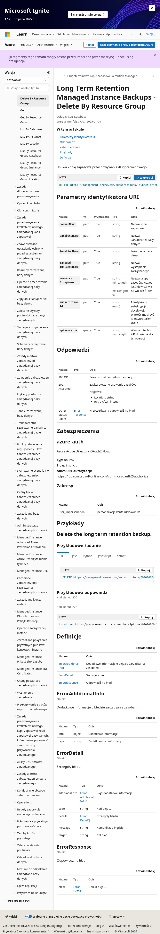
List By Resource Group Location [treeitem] (31, 177)
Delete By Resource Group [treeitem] (33, 101)
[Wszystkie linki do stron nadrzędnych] (60, 76)
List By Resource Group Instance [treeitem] (31, 165)
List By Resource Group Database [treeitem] (31, 153)
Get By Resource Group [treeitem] (31, 120)
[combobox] (27, 80)
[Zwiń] (48, 73)
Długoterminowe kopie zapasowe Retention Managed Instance (103, 76)
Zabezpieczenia (70, 147)
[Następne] (131, 34)
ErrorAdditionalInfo (87, 797)
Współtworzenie (119, 926)
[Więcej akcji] (153, 76)
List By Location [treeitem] (30, 143)
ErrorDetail (66, 675)
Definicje (65, 157)
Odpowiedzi (68, 142)
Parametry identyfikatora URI (79, 137)
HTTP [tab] (63, 556)
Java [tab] (74, 556)
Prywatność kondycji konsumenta (24, 931)
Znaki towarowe (97, 931)
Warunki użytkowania (68, 931)
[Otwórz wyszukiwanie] (140, 34)
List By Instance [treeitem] (30, 136)
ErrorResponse (68, 682)
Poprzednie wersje (79, 926)
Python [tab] (87, 556)
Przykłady (66, 152)
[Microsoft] (7, 34)
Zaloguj (150, 34)
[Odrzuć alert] (152, 8)
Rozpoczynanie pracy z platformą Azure (126, 45)
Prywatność (141, 926)
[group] (107, 185)
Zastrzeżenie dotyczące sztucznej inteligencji (32, 926)
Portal (90, 45)
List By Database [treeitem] (31, 129)
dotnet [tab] (121, 556)
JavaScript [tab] (104, 556)
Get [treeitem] (22, 110)
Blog (98, 926)
